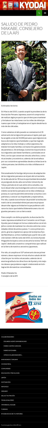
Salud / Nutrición (8, 396)
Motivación (5, 382)
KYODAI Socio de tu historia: (12, 414)
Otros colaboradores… (13, 355)
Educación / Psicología (10, 373)
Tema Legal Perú (7, 400)
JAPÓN (3, 377)
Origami (4, 391)
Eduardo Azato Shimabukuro (15, 341)
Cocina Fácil (6, 364)
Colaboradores (7, 337)
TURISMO (4, 409)
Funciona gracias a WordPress (11, 425)
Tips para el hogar (8, 405)
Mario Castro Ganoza (12, 346)
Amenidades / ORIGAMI (9, 359)
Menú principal (45, 13)
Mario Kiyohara (10, 350)
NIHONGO (4, 387)
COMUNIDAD (5, 368)
